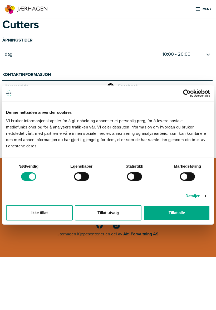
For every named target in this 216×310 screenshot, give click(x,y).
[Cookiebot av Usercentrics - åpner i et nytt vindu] (187, 93)
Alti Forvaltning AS (141, 234)
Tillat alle (177, 212)
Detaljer (192, 196)
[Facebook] (99, 227)
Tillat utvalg (108, 212)
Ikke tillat (39, 212)
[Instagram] (116, 227)
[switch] (81, 176)
